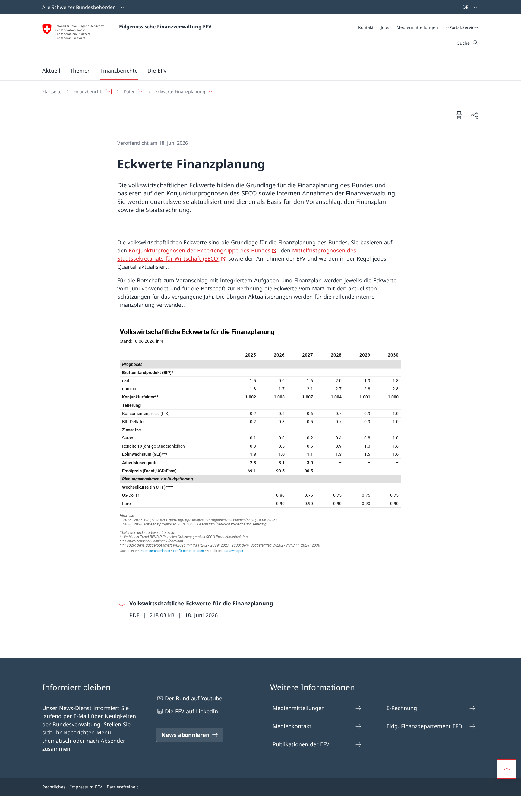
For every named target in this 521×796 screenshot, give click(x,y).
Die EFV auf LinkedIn (191, 711)
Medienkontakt (292, 726)
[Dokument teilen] (474, 115)
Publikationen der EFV (301, 744)
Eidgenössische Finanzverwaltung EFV (165, 26)
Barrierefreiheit (122, 787)
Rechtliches (53, 787)
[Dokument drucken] (459, 115)
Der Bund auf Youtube (193, 698)
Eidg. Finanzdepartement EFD (424, 726)
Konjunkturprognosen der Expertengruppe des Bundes (199, 250)
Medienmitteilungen (299, 708)
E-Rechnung (402, 708)
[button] (51, 70)
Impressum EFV (86, 787)
